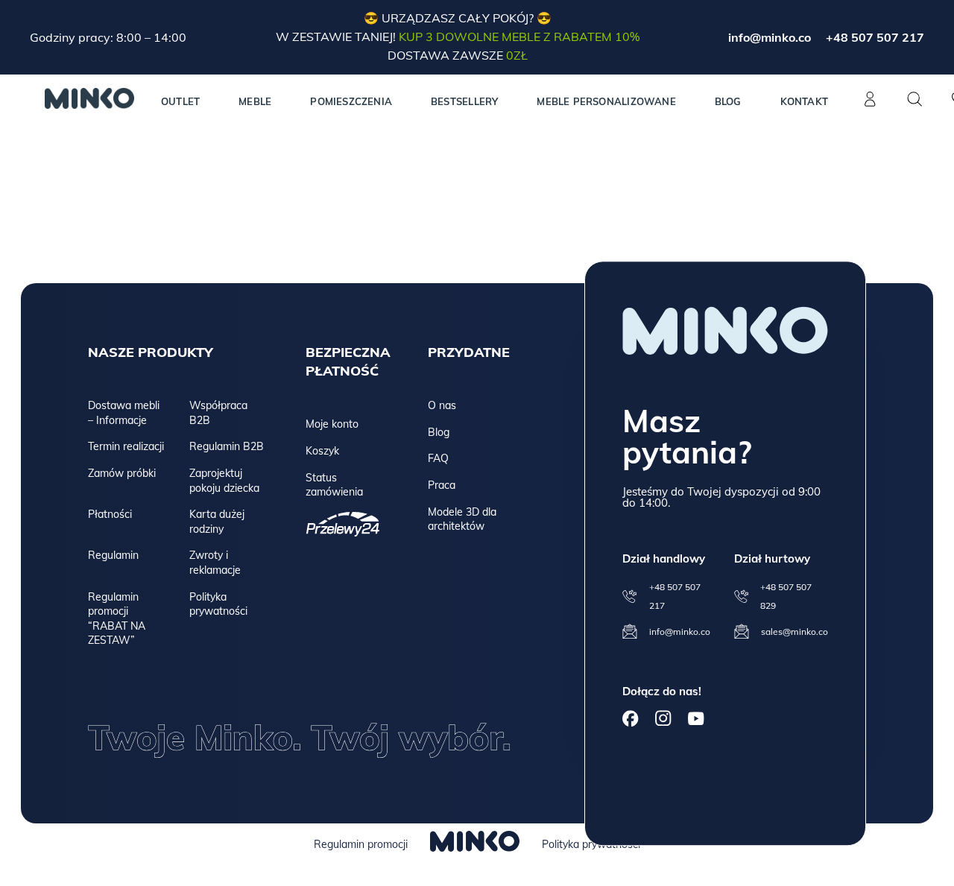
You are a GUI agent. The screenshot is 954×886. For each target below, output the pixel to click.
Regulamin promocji (361, 844)
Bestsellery (464, 101)
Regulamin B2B (226, 446)
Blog (728, 101)
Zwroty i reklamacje (215, 562)
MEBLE (254, 101)
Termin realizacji (126, 446)
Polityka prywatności (218, 604)
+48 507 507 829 (786, 596)
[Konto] (869, 107)
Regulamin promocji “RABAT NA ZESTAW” (116, 619)
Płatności (110, 514)
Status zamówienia (334, 485)
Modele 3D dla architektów (462, 519)
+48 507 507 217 (875, 37)
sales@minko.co (794, 631)
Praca (441, 485)
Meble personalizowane (606, 101)
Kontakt (804, 101)
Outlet (180, 101)
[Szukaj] (914, 99)
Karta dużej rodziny (216, 521)
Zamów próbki (122, 473)
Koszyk (322, 451)
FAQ (438, 458)
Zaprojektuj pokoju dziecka (224, 480)
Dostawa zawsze (458, 55)
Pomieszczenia (351, 101)
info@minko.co (769, 37)
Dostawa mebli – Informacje (123, 413)
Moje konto (332, 424)
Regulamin (113, 555)
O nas (442, 405)
